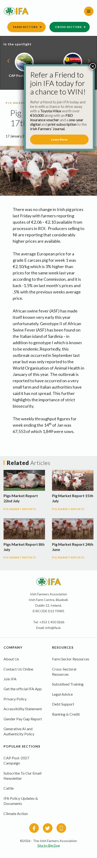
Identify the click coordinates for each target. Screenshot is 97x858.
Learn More (59, 139)
